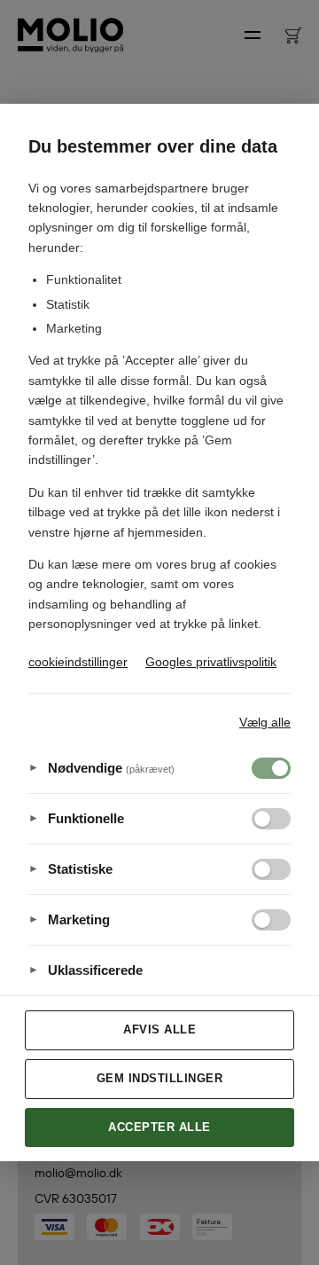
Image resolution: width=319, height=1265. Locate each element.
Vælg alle (265, 722)
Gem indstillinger (160, 1078)
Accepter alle (159, 1127)
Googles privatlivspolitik (210, 662)
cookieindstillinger (78, 662)
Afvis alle (159, 1029)
